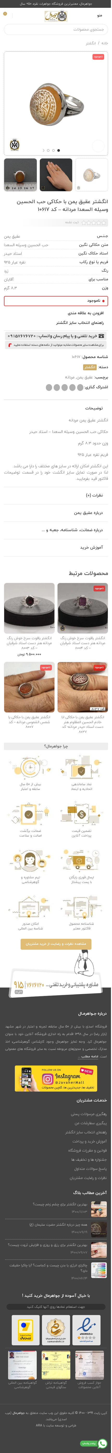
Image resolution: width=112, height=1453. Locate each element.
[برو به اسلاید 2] (53, 150)
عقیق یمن (85, 377)
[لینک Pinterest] (72, 387)
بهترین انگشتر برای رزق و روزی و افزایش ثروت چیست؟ (47, 1245)
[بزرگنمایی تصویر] (98, 146)
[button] (103, 104)
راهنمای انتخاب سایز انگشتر (86, 1132)
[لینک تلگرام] (49, 387)
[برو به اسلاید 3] (48, 150)
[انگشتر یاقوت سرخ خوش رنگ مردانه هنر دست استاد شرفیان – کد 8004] (83, 608)
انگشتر (91, 43)
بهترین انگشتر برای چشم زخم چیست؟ (60, 1204)
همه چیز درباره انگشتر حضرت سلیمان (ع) (58, 1224)
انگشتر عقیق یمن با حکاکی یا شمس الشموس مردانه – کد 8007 (29, 722)
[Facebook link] (72, 1438)
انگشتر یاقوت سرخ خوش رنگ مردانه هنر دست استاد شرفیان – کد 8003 (29, 643)
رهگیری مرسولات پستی (89, 1114)
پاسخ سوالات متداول (90, 1168)
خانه (105, 43)
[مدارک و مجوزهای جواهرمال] (89, 1364)
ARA (39, 1425)
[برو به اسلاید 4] (43, 150)
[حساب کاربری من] (17, 15)
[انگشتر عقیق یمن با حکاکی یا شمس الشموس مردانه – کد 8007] (29, 687)
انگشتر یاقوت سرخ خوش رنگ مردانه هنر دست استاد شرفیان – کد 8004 (82, 643)
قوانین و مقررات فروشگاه (87, 1150)
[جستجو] (9, 29)
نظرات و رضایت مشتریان (88, 1177)
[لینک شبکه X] (80, 387)
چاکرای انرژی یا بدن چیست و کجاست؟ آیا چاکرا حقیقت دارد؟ (48, 1268)
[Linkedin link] (64, 387)
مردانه (69, 377)
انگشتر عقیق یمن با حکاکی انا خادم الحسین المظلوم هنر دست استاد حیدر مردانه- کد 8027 (82, 724)
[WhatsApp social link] (57, 387)
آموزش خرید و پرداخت (89, 1141)
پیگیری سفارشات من (91, 1123)
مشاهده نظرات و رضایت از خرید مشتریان (56, 944)
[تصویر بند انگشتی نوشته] (99, 1209)
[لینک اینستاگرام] (56, 1438)
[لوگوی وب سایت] (56, 15)
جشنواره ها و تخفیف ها (89, 1159)
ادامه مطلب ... (88, 1056)
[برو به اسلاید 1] (58, 150)
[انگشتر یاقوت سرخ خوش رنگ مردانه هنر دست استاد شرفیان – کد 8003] (29, 608)
